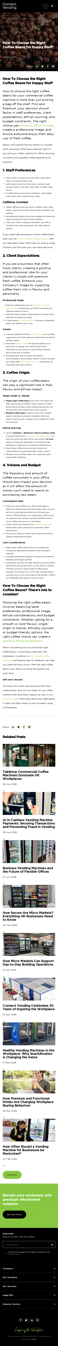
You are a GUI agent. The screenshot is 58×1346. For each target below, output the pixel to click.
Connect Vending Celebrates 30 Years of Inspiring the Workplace (29, 1007)
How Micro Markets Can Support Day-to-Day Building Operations (28, 962)
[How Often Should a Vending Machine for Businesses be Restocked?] (29, 1130)
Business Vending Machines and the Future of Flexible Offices (28, 869)
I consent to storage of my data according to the (28, 1253)
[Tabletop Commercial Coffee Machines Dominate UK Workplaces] (29, 755)
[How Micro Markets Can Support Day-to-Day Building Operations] (29, 944)
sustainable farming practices (38, 436)
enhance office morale (36, 125)
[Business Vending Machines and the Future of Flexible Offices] (29, 851)
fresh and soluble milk (30, 362)
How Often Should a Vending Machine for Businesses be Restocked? (26, 1150)
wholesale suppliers (42, 524)
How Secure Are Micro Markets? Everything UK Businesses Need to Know (28, 916)
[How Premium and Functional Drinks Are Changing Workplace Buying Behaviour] (29, 1081)
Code (33, 1339)
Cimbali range (10, 699)
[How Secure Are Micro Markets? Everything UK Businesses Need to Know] (29, 896)
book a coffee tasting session (33, 238)
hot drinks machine (27, 320)
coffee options (36, 334)
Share (30, 66)
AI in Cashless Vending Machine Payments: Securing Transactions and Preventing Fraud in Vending (29, 823)
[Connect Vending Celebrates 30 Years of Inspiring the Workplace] (29, 989)
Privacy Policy (13, 1254)
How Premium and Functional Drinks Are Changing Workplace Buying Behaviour (28, 1102)
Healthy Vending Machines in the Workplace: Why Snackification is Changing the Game (28, 1053)
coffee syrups (21, 343)
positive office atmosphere (22, 640)
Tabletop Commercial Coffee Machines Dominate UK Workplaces (26, 775)
